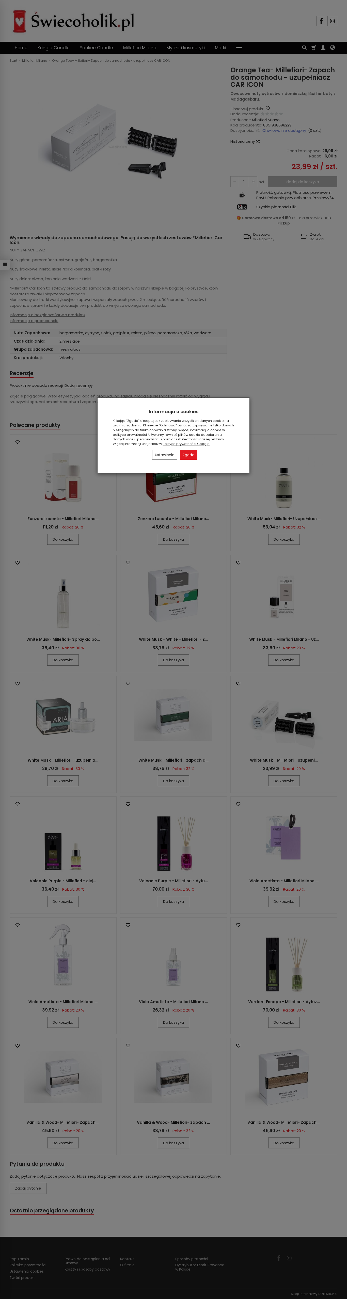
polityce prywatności (130, 434)
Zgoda (189, 454)
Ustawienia (165, 454)
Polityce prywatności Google (186, 444)
